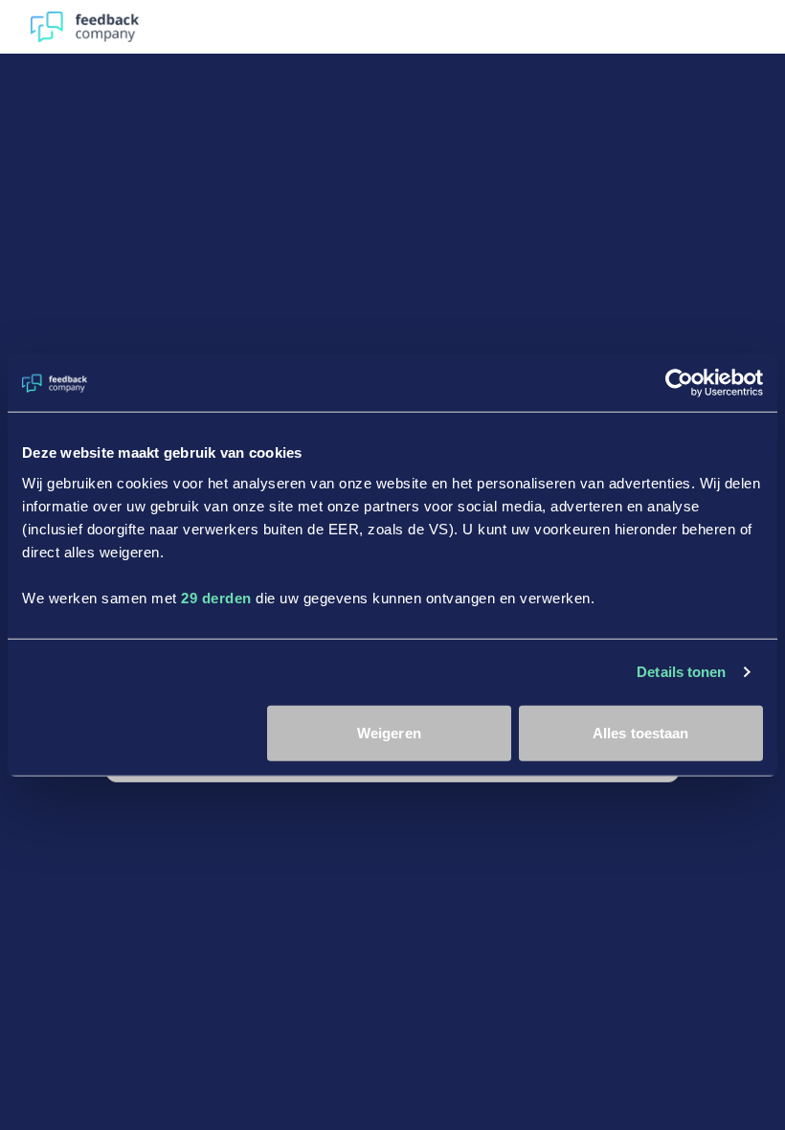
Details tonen (681, 672)
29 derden (216, 597)
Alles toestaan (640, 732)
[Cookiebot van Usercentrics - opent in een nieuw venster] (679, 383)
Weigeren (389, 732)
